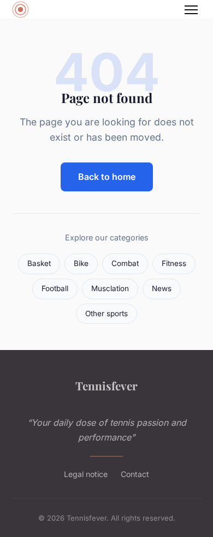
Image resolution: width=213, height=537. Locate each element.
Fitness (174, 263)
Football (55, 288)
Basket (39, 263)
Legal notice (86, 474)
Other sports (106, 313)
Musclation (110, 288)
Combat (125, 263)
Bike (81, 263)
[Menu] (191, 10)
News (161, 288)
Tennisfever (106, 385)
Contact (135, 474)
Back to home (106, 176)
